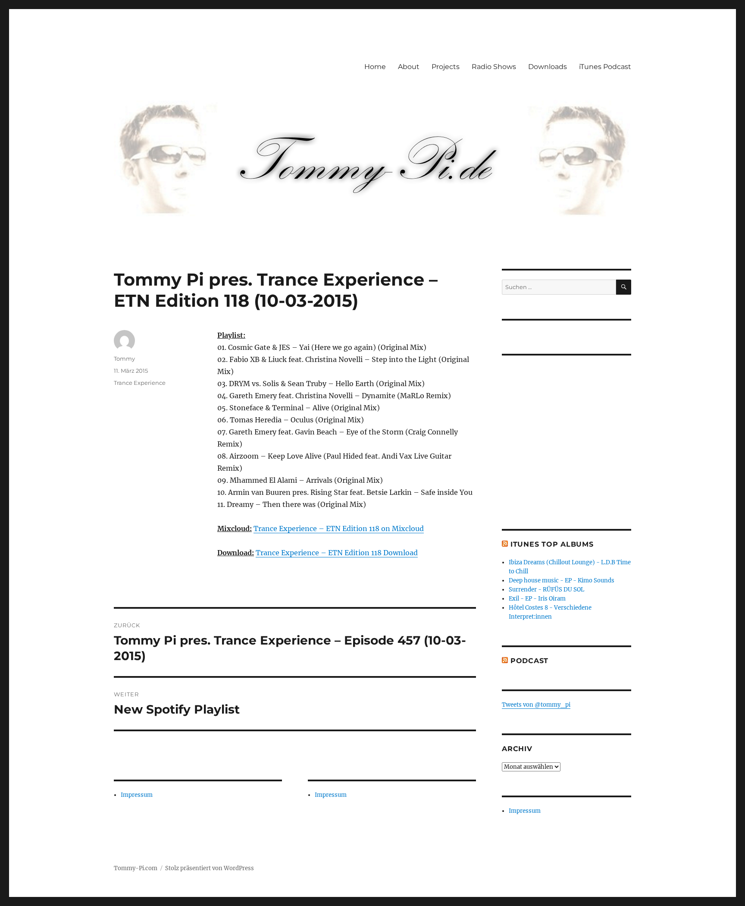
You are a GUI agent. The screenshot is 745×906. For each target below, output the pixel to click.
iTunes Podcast (605, 67)
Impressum (137, 795)
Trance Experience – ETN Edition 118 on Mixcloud (339, 528)
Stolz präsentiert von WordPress (209, 868)
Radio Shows (494, 67)
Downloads (547, 67)
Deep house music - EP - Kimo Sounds (561, 580)
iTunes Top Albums (552, 544)
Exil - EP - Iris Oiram (537, 598)
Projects (446, 67)
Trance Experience (140, 382)
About (408, 67)
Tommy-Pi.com (135, 868)
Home (375, 67)
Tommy (124, 358)
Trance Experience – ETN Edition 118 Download (337, 552)
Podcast (529, 661)
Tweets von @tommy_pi (536, 704)
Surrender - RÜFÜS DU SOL (546, 589)
